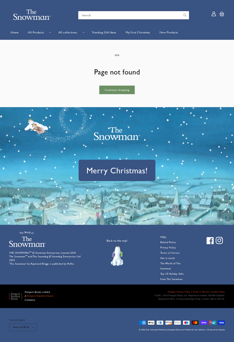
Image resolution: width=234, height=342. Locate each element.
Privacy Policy (168, 247)
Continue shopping (117, 90)
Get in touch (167, 258)
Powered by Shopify (216, 329)
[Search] (185, 15)
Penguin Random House (40, 296)
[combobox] (133, 15)
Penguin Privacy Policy (179, 292)
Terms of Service (170, 253)
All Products (36, 32)
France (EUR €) (21, 327)
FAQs (163, 237)
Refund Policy (168, 242)
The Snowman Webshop (156, 329)
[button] (38, 32)
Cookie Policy (218, 292)
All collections (67, 32)
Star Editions (200, 329)
